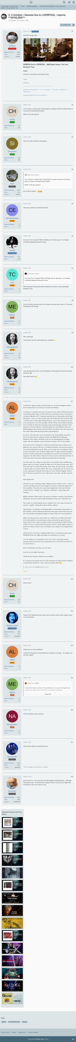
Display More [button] (48, 694)
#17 (72, 742)
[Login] (69, 2)
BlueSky (63, 90)
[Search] (64, 2)
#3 (72, 137)
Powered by (38, 1039)
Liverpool (24, 1021)
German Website (41, 95)
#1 (72, 31)
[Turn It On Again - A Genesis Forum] (31, 2)
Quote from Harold (33, 274)
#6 (72, 236)
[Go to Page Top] (73, 1039)
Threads (55, 90)
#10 (72, 367)
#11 (72, 401)
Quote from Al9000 (33, 683)
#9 (72, 332)
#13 (72, 611)
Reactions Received (9, 52)
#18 (72, 776)
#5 (72, 204)
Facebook (35, 90)
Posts (5, 54)
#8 (72, 300)
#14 (72, 645)
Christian (13, 20)
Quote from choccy (33, 175)
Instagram (47, 90)
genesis (4, 1021)
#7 (72, 268)
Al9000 (37, 567)
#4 (72, 169)
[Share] (73, 25)
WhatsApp (26, 92)
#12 (72, 579)
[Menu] (73, 2)
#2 (72, 105)
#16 (72, 710)
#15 (72, 678)
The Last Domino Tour (13, 1021)
